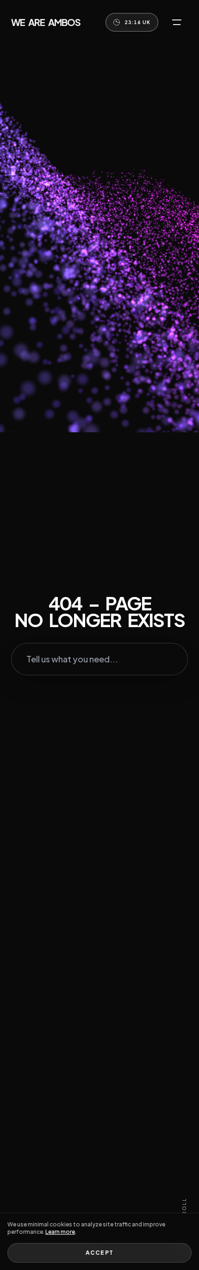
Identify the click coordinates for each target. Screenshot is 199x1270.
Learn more (60, 1231)
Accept (99, 1252)
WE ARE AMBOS (46, 22)
